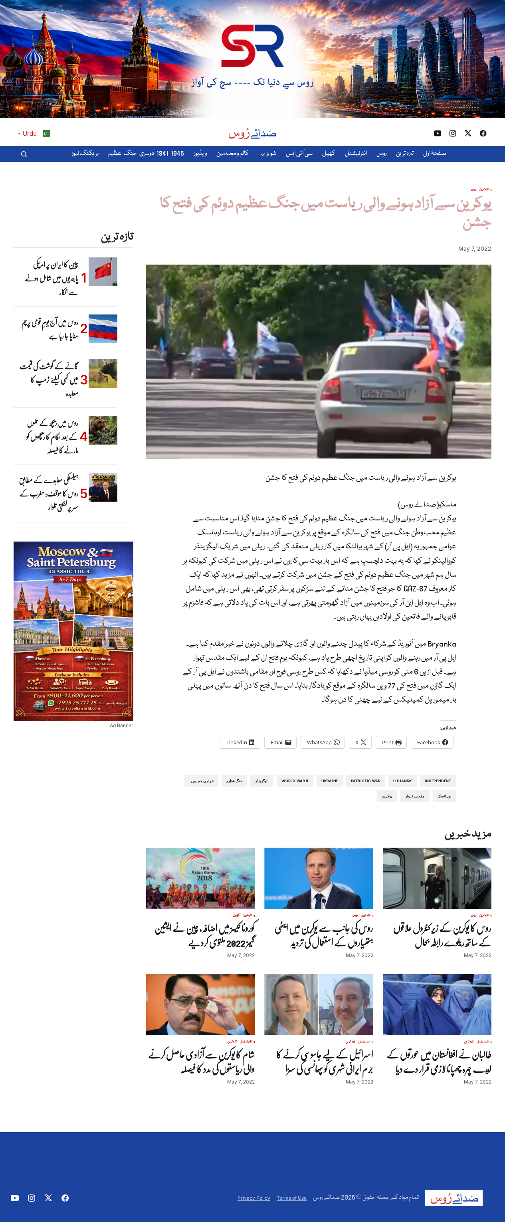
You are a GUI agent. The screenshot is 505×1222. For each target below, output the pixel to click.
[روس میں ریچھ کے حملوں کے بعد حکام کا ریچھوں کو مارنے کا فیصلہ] (103, 430)
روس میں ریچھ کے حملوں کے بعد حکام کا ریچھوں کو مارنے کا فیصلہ (52, 436)
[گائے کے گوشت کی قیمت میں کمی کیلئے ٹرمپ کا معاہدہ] (103, 373)
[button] (24, 154)
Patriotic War (365, 781)
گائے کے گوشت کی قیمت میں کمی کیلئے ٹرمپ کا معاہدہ (49, 379)
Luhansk (402, 781)
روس (473, 190)
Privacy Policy (254, 1198)
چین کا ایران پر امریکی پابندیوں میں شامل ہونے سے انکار (51, 278)
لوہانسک (445, 796)
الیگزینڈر (262, 781)
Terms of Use (292, 1198)
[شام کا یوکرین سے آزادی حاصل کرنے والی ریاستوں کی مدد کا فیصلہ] (200, 1004)
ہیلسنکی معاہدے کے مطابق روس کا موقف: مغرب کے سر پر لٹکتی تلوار (48, 493)
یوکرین (387, 796)
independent (438, 781)
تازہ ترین (484, 190)
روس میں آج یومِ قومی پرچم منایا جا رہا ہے (50, 328)
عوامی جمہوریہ (201, 781)
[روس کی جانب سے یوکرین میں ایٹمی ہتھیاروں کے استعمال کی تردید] (318, 878)
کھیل (236, 915)
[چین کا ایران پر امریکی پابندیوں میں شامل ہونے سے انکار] (103, 271)
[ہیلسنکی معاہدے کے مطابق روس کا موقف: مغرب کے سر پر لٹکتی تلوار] (103, 487)
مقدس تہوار (414, 796)
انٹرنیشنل (483, 1042)
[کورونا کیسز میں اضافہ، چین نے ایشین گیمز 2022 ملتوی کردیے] (200, 878)
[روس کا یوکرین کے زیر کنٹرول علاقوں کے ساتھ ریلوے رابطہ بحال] (437, 878)
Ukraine (329, 781)
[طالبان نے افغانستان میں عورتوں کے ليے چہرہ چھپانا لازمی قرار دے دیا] (437, 1004)
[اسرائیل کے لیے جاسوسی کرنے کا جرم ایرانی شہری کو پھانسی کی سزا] (318, 1004)
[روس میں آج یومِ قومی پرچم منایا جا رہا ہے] (103, 328)
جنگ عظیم (234, 781)
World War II (294, 781)
